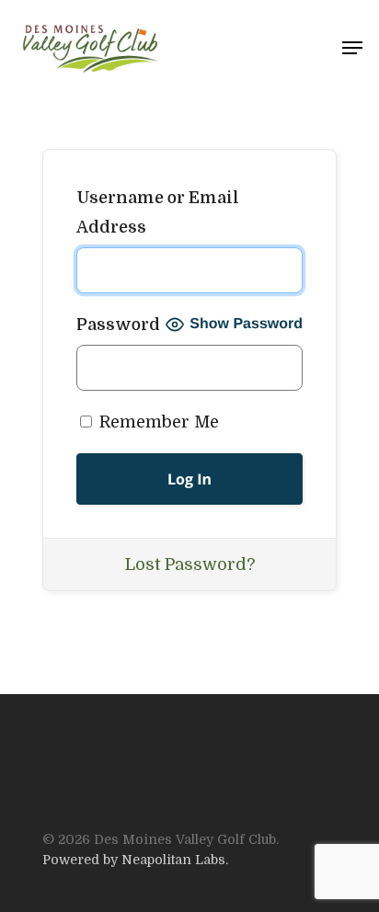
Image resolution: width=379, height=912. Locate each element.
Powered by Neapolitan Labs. (135, 859)
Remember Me (157, 422)
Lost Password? (190, 564)
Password (118, 324)
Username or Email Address (157, 212)
